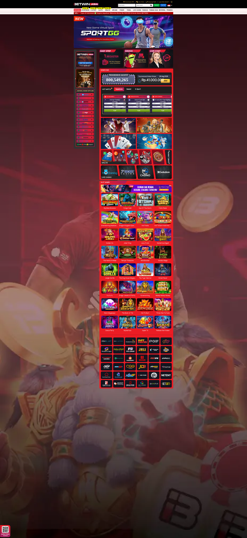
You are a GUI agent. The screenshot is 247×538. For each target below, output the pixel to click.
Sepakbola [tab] (119, 89)
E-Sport (93, 10)
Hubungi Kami (152, 2)
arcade (114, 10)
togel (129, 10)
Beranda (77, 10)
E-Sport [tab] (138, 89)
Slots (100, 10)
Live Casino (137, 10)
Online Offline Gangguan (86, 144)
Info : (77, 13)
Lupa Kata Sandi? (164, 2)
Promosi (170, 10)
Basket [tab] (129, 89)
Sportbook (85, 10)
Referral (162, 10)
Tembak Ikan (153, 10)
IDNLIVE (107, 10)
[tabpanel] (137, 104)
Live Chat (141, 2)
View (165, 79)
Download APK (129, 2)
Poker (122, 10)
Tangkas (145, 10)
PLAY (115, 110)
